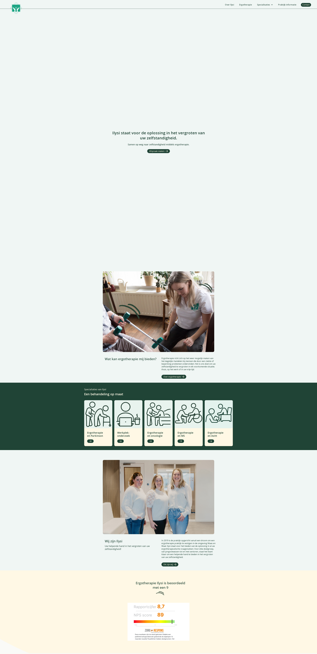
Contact (306, 4)
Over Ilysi (229, 4)
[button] (265, 5)
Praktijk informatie (287, 4)
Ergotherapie (245, 4)
